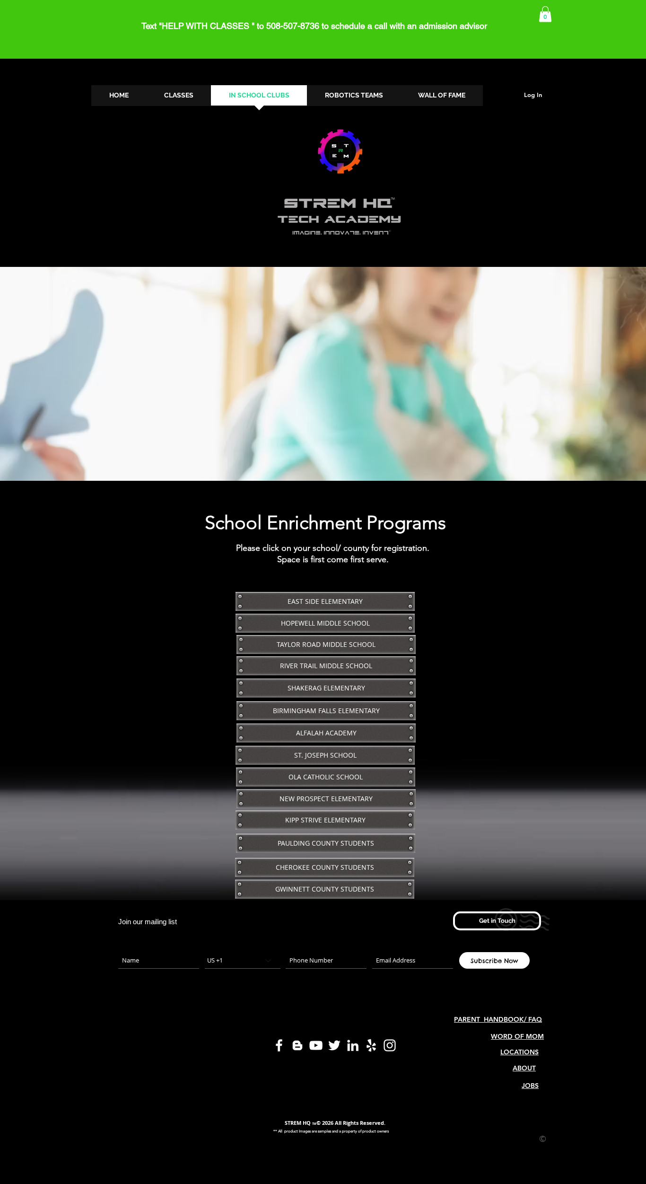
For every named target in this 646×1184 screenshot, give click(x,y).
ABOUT (524, 1068)
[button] (545, 14)
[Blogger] (297, 1045)
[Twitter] (334, 1045)
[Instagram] (390, 1045)
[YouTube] (316, 1045)
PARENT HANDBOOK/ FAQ (498, 1019)
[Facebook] (279, 1045)
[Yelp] (371, 1045)
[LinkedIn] (353, 1045)
